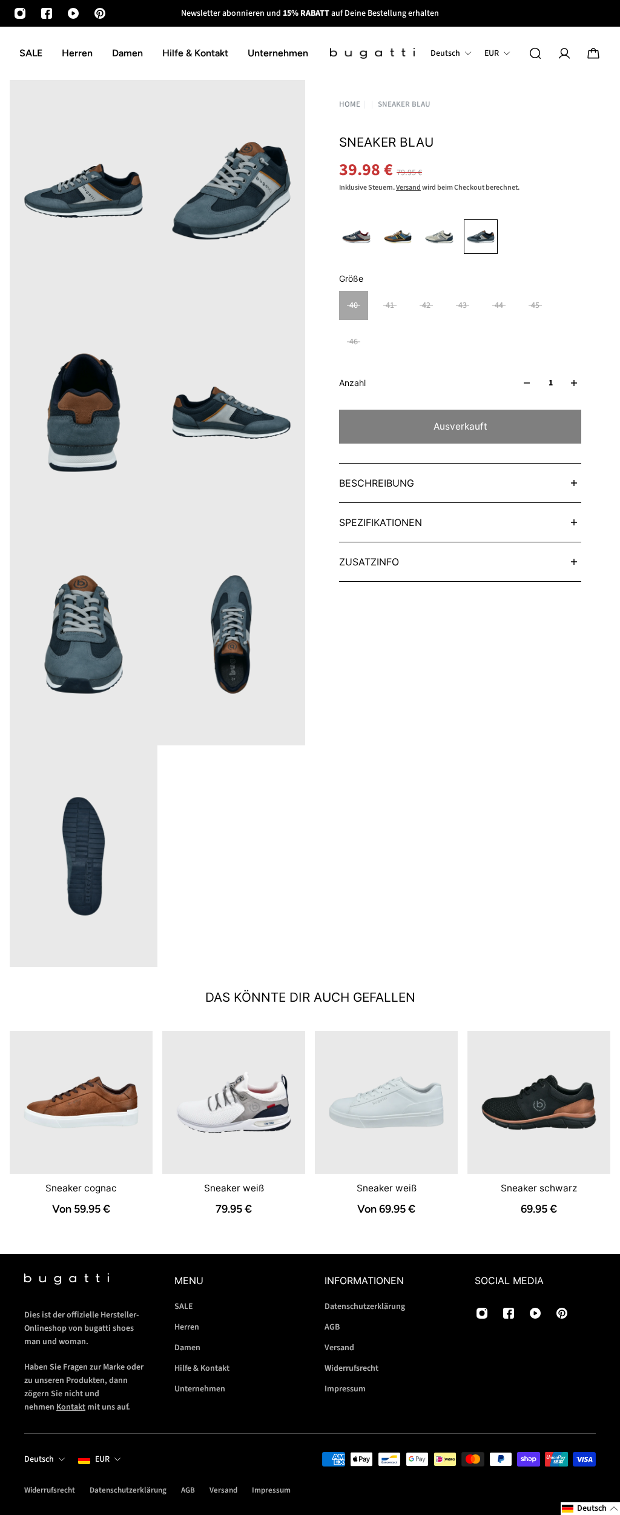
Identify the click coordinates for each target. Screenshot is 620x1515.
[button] (590, 1508)
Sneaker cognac (81, 1188)
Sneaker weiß (234, 1188)
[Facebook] (46, 13)
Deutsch (39, 1459)
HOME (349, 104)
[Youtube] (73, 13)
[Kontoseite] (564, 53)
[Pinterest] (100, 13)
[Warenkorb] (593, 53)
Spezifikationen (380, 522)
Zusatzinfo (369, 562)
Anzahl (352, 383)
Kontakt (70, 1407)
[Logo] (372, 53)
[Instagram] (20, 13)
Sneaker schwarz (539, 1188)
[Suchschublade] (535, 53)
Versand (408, 187)
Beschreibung (376, 483)
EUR (102, 1459)
